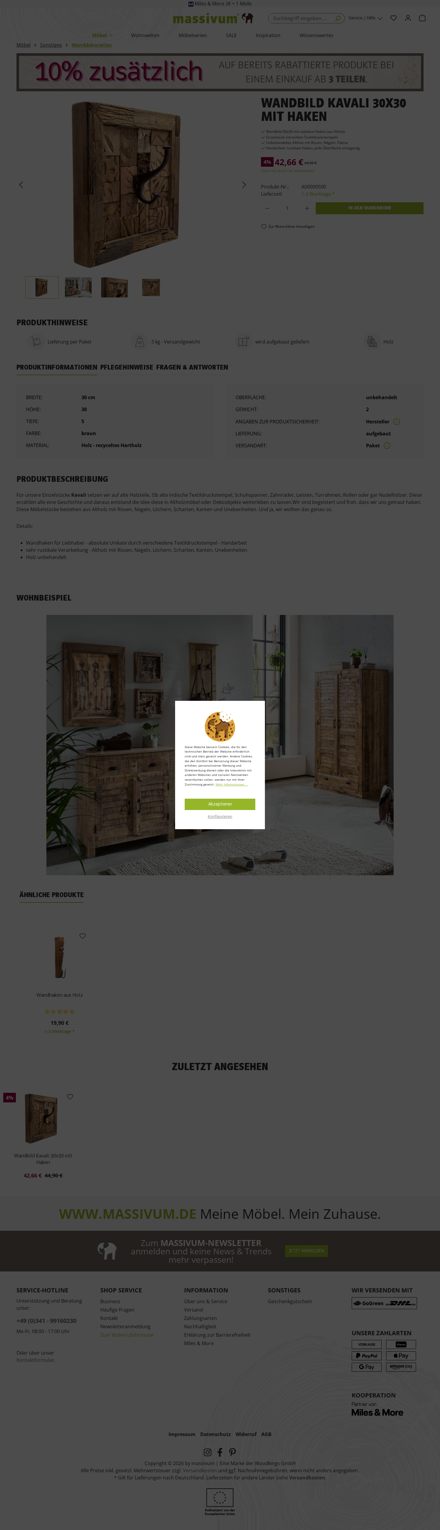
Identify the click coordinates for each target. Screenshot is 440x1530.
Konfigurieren (220, 816)
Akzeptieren (220, 804)
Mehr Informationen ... (232, 784)
